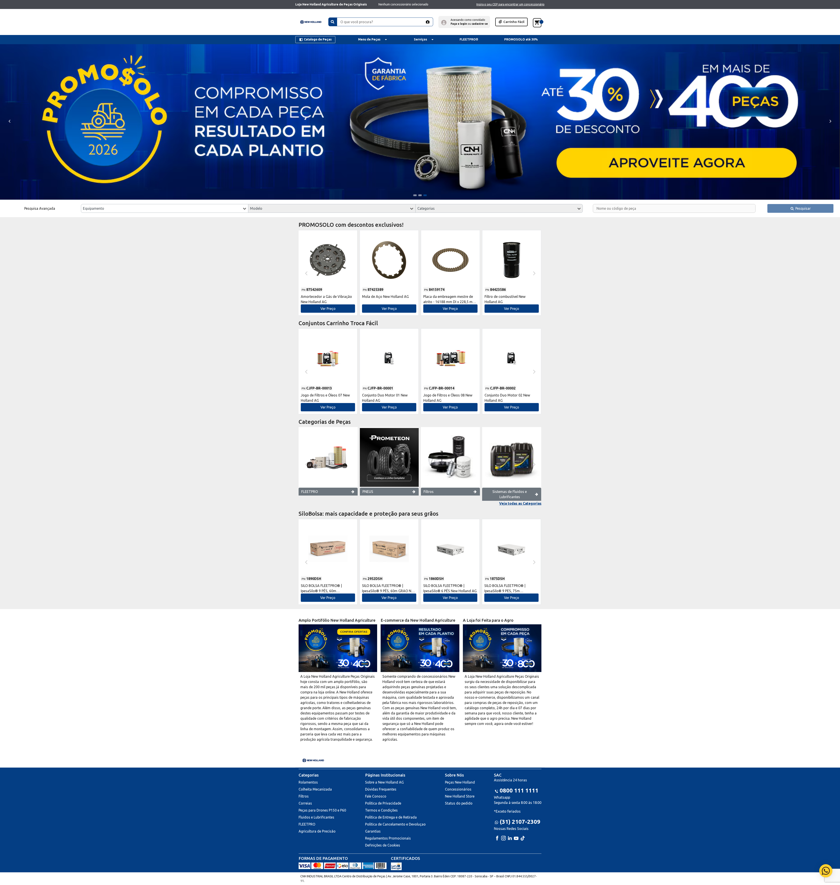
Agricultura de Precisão (317, 831)
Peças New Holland (460, 782)
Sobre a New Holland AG (384, 782)
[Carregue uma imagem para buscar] (427, 22)
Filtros (429, 492)
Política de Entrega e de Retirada (391, 817)
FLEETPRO (309, 492)
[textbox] (164, 208)
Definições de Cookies (382, 845)
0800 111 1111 (519, 790)
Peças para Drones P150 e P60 (322, 810)
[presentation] (9, 121)
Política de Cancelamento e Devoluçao (395, 824)
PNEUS (367, 492)
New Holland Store (459, 796)
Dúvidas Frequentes (380, 789)
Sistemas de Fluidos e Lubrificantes (509, 494)
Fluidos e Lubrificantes (316, 817)
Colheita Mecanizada (315, 789)
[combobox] (164, 208)
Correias (305, 803)
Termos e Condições (381, 810)
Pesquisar (802, 208)
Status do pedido (458, 803)
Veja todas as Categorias (520, 503)
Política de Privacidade (383, 803)
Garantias (373, 831)
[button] (464, 22)
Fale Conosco (375, 796)
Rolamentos (308, 782)
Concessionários (458, 789)
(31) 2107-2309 (520, 822)
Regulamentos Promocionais (388, 838)
